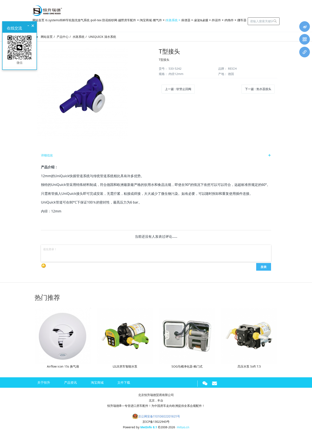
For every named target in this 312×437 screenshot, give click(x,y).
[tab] (156, 155)
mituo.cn (183, 427)
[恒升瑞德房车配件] (47, 9)
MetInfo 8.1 (148, 427)
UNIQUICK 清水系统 (102, 37)
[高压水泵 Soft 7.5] (249, 336)
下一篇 (258, 89)
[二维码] (304, 39)
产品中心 (63, 37)
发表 (264, 266)
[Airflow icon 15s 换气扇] (63, 336)
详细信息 (47, 155)
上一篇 (178, 89)
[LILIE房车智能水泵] (125, 336)
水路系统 (78, 37)
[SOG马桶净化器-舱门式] (187, 336)
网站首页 (46, 37)
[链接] (304, 52)
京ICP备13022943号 (156, 422)
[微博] (304, 26)
